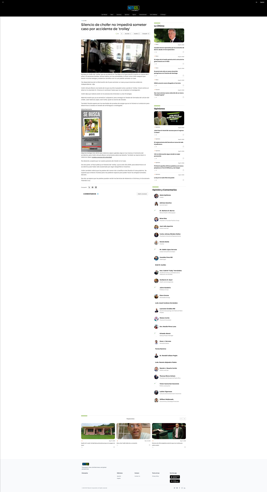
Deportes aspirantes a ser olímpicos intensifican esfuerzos (166, 443)
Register (262, 2)
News (112, 14)
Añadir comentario (142, 194)
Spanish (119, 476)
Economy (119, 14)
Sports (134, 14)
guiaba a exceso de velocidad (102, 157)
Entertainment (143, 14)
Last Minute (104, 14)
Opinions (127, 14)
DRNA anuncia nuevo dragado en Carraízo (167, 83)
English (119, 478)
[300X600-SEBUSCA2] (115, 131)
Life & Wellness (153, 14)
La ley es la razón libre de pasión (164, 177)
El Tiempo (163, 14)
